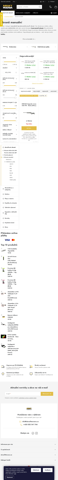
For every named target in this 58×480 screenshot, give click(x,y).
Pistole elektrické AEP (10, 153)
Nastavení (10, 477)
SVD (11, 175)
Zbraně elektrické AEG (10, 150)
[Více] (53, 13)
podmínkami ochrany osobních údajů (27, 398)
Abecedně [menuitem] (53, 91)
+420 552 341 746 (51, 7)
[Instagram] (36, 433)
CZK (43, 1)
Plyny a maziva (9, 198)
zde (15, 474)
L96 (11, 166)
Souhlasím (48, 470)
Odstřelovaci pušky (10, 162)
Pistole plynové (8, 155)
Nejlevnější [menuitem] (36, 91)
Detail (29, 128)
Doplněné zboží (9, 223)
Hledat (40, 7)
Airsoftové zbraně (10, 147)
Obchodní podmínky (5, 1)
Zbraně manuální (8, 157)
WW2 (11, 177)
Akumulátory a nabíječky (9, 189)
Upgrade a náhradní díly (11, 213)
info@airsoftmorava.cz (30, 421)
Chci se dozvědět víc (28, 39)
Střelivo (7, 194)
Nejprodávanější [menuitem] (26, 91)
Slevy (6, 227)
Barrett (11, 173)
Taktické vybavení (10, 207)
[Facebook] (33, 433)
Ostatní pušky (13, 180)
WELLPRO (10, 72)
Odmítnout (36, 470)
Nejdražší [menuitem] (45, 91)
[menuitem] (8, 13)
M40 (11, 171)
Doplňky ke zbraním (11, 203)
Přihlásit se (47, 394)
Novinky (7, 218)
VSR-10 (11, 164)
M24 (11, 168)
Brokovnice (8, 159)
